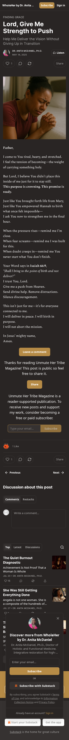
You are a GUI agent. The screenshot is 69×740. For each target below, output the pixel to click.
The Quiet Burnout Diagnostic (18, 560)
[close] (58, 618)
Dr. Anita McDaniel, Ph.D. (27, 51)
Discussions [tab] (32, 547)
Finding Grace (13, 17)
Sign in (61, 5)
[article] (34, 569)
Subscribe (47, 5)
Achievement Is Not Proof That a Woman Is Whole (24, 569)
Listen (60, 53)
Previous (15, 472)
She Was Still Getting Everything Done (20, 592)
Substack (15, 732)
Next (56, 472)
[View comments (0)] (20, 63)
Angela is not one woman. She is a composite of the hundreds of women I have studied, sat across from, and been (25, 602)
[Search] (62, 547)
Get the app (53, 722)
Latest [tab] (17, 547)
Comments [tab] (12, 499)
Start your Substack (24, 722)
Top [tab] (7, 547)
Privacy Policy (46, 702)
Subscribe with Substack (37, 686)
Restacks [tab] (28, 499)
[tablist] (19, 499)
